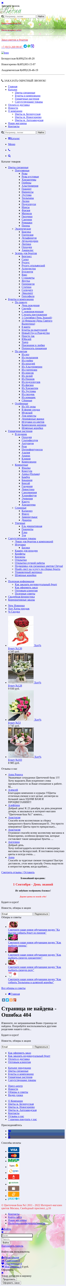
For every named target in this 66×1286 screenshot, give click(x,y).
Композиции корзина (34, 424)
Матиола (27, 213)
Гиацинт (26, 188)
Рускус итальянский (33, 265)
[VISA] (13, 1151)
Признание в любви (33, 345)
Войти (6, 1242)
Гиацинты (27, 529)
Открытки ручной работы (30, 562)
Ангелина (14, 842)
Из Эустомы (29, 391)
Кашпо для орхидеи (26, 550)
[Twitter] (7, 1000)
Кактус (26, 501)
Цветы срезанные (25, 92)
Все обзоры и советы (13, 988)
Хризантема (29, 504)
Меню (11, 144)
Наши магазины (17, 123)
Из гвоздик (28, 394)
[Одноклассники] (11, 1000)
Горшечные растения (27, 98)
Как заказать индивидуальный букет (36, 584)
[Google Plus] (14, 1000)
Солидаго (27, 290)
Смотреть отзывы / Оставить (18, 872)
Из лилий (27, 375)
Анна (11, 857)
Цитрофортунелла (32, 449)
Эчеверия (27, 498)
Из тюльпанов (30, 357)
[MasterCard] (13, 1157)
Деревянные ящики (33, 418)
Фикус (25, 513)
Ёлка (24, 532)
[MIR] (13, 1161)
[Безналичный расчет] (13, 1195)
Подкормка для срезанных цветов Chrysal (39, 566)
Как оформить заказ (26, 587)
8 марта (26, 326)
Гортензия (27, 234)
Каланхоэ (27, 510)
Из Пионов (28, 379)
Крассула (27, 470)
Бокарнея (27, 480)
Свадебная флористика (21, 596)
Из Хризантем (30, 388)
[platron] (13, 1199)
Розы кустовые (30, 176)
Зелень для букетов (26, 253)
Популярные (22, 170)
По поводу (21, 302)
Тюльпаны (28, 198)
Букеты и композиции (27, 95)
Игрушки (20, 544)
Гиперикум (28, 283)
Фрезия (26, 210)
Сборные (27, 400)
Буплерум (27, 271)
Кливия (26, 458)
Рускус (26, 262)
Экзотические (23, 228)
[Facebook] (9, 1134)
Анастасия (14, 817)
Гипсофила (28, 296)
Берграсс (27, 256)
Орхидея (27, 437)
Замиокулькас (30, 516)
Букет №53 (14, 722)
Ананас (26, 455)
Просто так (28, 336)
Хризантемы (29, 179)
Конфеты (20, 553)
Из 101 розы (29, 406)
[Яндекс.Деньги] (13, 1166)
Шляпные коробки (32, 428)
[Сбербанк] (13, 1184)
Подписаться (41, 914)
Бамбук (26, 477)
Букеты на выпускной (34, 329)
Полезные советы (25, 593)
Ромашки (27, 222)
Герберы (26, 182)
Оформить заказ (11, 1283)
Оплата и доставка (19, 104)
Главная (12, 86)
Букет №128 (15, 685)
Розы (24, 173)
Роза (24, 446)
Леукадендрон (30, 241)
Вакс (24, 274)
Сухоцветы (28, 277)
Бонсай (26, 483)
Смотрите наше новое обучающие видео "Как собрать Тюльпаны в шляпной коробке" (34, 981)
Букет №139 (15, 648)
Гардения (27, 486)
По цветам (21, 351)
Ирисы (26, 207)
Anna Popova (15, 774)
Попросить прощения (34, 348)
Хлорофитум (29, 495)
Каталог (12, 89)
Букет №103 (15, 759)
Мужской (27, 412)
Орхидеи (27, 247)
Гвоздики (27, 216)
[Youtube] (9, 1137)
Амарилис (28, 250)
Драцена (26, 520)
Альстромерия (30, 185)
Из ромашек (29, 397)
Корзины (20, 556)
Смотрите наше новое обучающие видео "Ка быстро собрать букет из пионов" (34, 931)
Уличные (20, 523)
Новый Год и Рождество (36, 333)
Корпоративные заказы (21, 599)
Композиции (29, 461)
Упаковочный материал (28, 572)
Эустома (26, 195)
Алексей (13, 789)
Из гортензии (29, 369)
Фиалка (26, 467)
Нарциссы (28, 191)
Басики (26, 547)
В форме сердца (31, 409)
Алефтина (14, 805)
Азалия (26, 452)
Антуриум (28, 443)
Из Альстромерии (32, 366)
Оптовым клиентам (26, 590)
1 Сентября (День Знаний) (37, 317)
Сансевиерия (29, 492)
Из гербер (27, 360)
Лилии (25, 201)
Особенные (21, 403)
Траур (25, 342)
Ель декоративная (32, 526)
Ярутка (26, 280)
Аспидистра (29, 268)
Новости (13, 107)
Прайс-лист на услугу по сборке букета (37, 569)
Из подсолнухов (31, 382)
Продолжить (9, 1279)
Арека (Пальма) (31, 474)
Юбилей (26, 339)
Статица (26, 287)
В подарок (21, 434)
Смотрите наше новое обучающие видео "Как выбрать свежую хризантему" (34, 956)
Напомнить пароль (12, 1245)
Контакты (13, 126)
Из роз (25, 354)
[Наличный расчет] (13, 1190)
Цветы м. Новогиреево (28, 117)
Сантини (27, 219)
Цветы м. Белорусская (27, 114)
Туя (24, 535)
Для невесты (29, 415)
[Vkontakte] (9, 1130)
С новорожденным (32, 311)
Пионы (26, 225)
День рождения (30, 305)
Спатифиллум (30, 440)
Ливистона (28, 489)
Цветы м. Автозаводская (29, 120)
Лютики (26, 244)
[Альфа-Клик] (13, 1178)
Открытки (21, 559)
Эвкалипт (27, 293)
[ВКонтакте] (3, 1000)
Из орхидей (28, 363)
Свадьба (26, 308)
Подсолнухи (29, 204)
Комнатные (21, 464)
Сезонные (20, 507)
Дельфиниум (29, 237)
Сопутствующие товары (29, 101)
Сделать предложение (34, 314)
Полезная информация (21, 581)
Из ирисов (28, 372)
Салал (25, 259)
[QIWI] (13, 1172)
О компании (15, 111)
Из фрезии (28, 385)
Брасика (26, 231)
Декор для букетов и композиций (34, 541)
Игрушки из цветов (33, 421)
